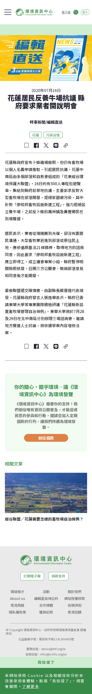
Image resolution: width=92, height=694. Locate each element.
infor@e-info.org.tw (53, 654)
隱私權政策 (17, 612)
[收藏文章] (26, 145)
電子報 (66, 12)
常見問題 (17, 605)
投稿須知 (74, 605)
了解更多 (30, 686)
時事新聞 (37, 122)
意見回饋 (74, 612)
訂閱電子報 (32, 575)
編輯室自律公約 (46, 598)
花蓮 (35, 134)
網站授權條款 (74, 598)
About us (17, 598)
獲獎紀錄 (46, 612)
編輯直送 (55, 122)
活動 (46, 591)
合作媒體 (46, 605)
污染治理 (53, 134)
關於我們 (74, 591)
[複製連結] (65, 145)
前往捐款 (46, 438)
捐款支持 (58, 575)
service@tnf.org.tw (53, 649)
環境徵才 (17, 591)
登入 (85, 12)
